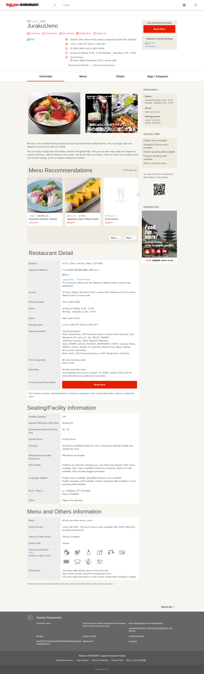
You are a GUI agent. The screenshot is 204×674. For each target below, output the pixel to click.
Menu (83, 76)
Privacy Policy (117, 660)
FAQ (31, 552)
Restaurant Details (79, 65)
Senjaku (40, 636)
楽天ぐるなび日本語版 (136, 660)
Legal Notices (82, 660)
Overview (45, 76)
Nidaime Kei (88, 641)
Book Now (159, 29)
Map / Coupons (157, 76)
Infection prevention (104, 65)
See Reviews (151, 46)
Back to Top (166, 607)
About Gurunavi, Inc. (64, 660)
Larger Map (68, 279)
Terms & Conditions (99, 660)
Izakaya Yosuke (89, 636)
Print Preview (83, 279)
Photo (120, 76)
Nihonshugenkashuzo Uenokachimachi (146, 623)
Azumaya (133, 641)
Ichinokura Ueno (43, 623)
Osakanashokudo (136, 636)
